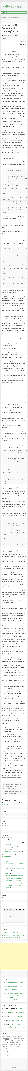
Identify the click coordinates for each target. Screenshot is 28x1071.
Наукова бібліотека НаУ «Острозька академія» (14, 933)
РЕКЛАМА (6, 1052)
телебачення (11, 1053)
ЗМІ (3, 1042)
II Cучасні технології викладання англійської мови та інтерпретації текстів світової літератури (14, 885)
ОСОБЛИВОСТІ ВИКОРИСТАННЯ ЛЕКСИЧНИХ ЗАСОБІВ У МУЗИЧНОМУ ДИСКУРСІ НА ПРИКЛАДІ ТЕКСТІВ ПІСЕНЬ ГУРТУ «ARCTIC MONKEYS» (13, 785)
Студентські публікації (8, 36)
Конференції (6, 856)
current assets (10, 775)
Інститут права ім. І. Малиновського (12, 851)
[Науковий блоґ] (15, 6)
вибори (24, 1038)
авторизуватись (5, 804)
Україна (6, 1055)
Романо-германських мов (10, 844)
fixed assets (17, 775)
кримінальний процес (8, 1046)
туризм (16, 1053)
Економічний (21, 15)
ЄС (11, 1036)
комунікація (10, 1042)
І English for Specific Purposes (11, 866)
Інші (4, 888)
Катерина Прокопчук (8, 35)
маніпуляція (16, 1048)
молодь (3, 1050)
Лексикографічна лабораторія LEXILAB (14, 846)
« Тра (3, 923)
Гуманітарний (7, 847)
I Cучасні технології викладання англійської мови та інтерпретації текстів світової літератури (14, 880)
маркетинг (20, 1048)
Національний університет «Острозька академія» (14, 935)
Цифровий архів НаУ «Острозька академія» (13, 937)
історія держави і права (14, 1038)
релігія (11, 1052)
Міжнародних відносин (9, 853)
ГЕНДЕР (5, 1040)
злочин (21, 1040)
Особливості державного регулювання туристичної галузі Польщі (12, 792)
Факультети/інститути (12, 15)
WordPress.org (7, 828)
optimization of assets (11, 777)
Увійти (5, 823)
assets (5, 775)
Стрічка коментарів (8, 827)
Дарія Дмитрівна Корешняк (9, 1012)
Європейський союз (6, 1036)
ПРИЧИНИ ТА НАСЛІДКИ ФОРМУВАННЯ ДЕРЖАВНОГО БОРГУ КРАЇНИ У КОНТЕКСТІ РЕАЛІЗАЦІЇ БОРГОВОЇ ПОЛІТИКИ (14, 1026)
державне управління (14, 1040)
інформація (5, 1038)
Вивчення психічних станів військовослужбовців (14, 999)
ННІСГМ (6, 839)
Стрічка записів (7, 825)
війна (21, 1038)
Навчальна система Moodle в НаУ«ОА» (12, 932)
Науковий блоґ (4, 15)
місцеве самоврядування (11, 1047)
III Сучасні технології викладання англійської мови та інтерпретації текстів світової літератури (14, 860)
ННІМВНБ (7, 841)
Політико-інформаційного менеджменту (13, 842)
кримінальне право (15, 1044)
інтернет (19, 1036)
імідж (15, 1036)
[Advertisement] (14, 956)
